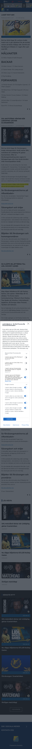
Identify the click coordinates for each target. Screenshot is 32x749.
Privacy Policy (25, 425)
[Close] (28, 324)
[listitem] (16, 353)
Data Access (16, 425)
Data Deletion (6, 425)
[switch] (25, 357)
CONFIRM (10, 419)
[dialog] (16, 374)
